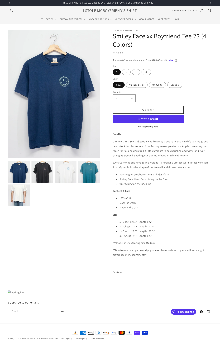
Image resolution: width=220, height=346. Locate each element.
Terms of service (97, 338)
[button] (11, 10)
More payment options (148, 126)
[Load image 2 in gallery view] (42, 172)
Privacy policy (81, 338)
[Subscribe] (62, 311)
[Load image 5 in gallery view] (19, 195)
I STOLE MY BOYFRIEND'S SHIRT (28, 338)
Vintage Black (136, 84)
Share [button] (119, 272)
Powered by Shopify (49, 338)
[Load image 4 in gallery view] (89, 172)
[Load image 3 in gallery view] (66, 172)
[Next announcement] (210, 3)
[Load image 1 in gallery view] (19, 172)
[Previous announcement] (9, 3)
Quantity (117, 92)
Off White (157, 84)
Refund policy (66, 338)
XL (146, 72)
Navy (118, 84)
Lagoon (175, 84)
